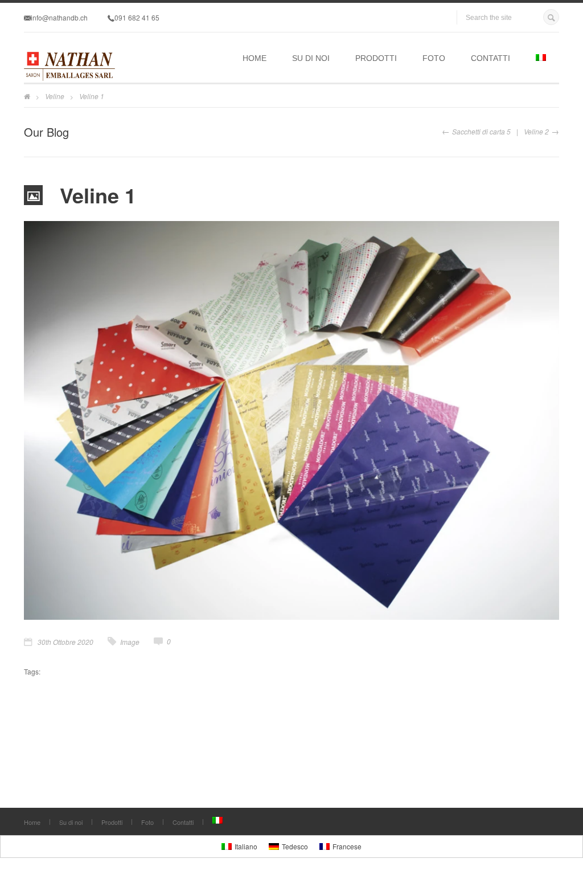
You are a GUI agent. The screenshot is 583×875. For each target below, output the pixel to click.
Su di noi (311, 58)
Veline (54, 96)
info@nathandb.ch (59, 17)
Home (254, 58)
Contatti (490, 58)
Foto (433, 58)
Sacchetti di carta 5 (481, 131)
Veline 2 (536, 131)
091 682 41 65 (136, 17)
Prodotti (376, 58)
